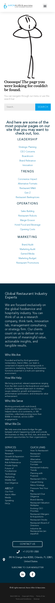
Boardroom (27, 156)
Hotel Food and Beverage (27, 225)
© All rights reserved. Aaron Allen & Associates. (27, 588)
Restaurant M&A (27, 188)
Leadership (27, 139)
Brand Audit (27, 245)
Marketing (27, 237)
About (9, 488)
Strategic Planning (27, 147)
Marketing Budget (27, 258)
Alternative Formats (27, 184)
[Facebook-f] (32, 574)
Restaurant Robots (27, 216)
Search (43, 107)
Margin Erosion (27, 220)
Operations (27, 203)
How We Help (13, 378)
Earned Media (27, 254)
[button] (45, 6)
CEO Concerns (27, 152)
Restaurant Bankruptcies (27, 197)
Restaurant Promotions (27, 263)
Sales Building (27, 211)
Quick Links (37, 447)
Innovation (27, 165)
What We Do (13, 424)
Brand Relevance (27, 161)
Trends (27, 171)
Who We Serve (14, 401)
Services (10, 447)
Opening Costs (27, 229)
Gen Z (27, 193)
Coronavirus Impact (27, 179)
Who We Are (13, 355)
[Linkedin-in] (22, 574)
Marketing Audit (27, 249)
